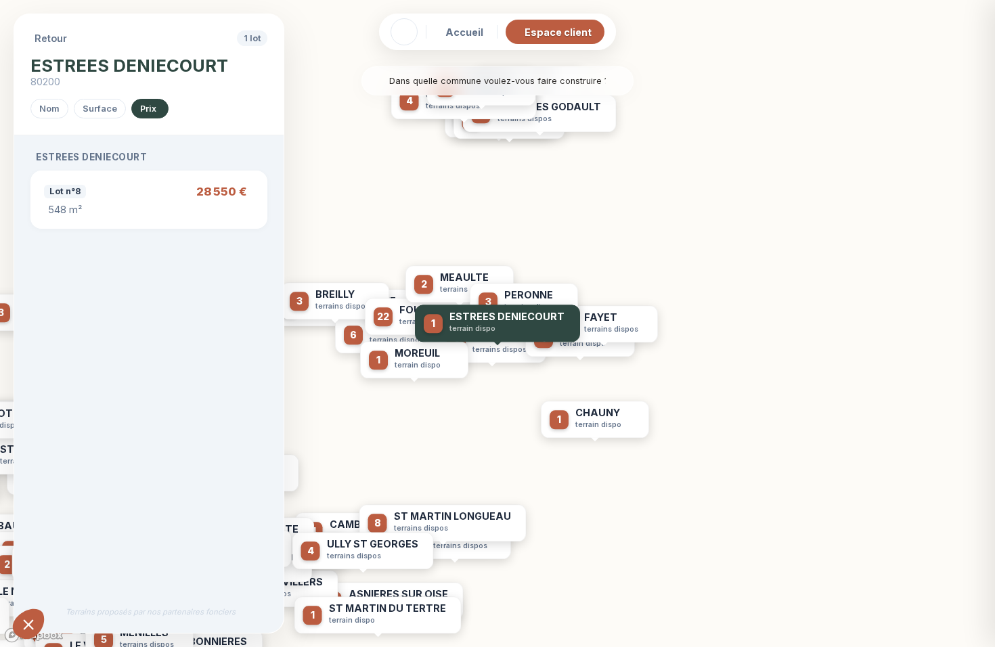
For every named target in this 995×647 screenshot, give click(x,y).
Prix (148, 109)
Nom (49, 109)
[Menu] (404, 31)
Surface (100, 109)
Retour (51, 38)
